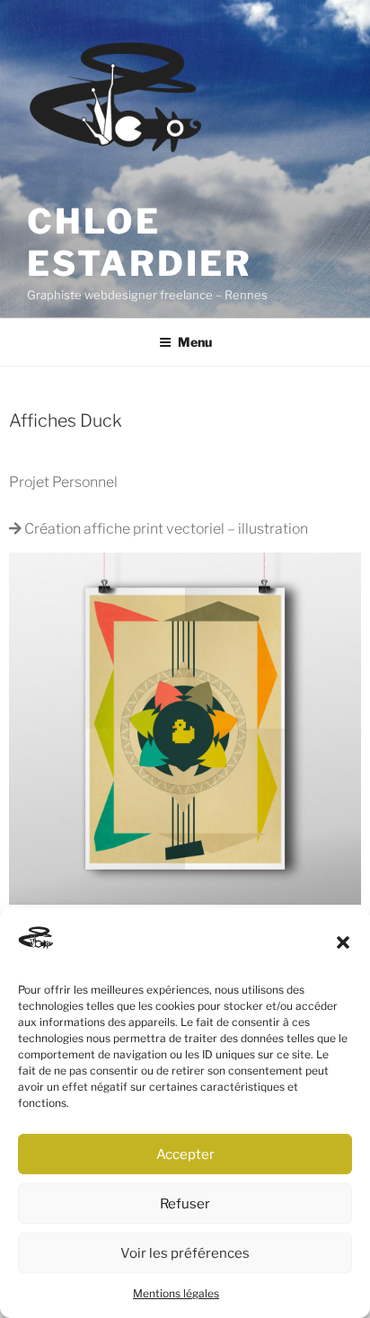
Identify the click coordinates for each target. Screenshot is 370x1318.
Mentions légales (176, 1293)
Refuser (185, 1204)
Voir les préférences (185, 1253)
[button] (343, 942)
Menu (195, 341)
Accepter (185, 1154)
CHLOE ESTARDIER (139, 242)
